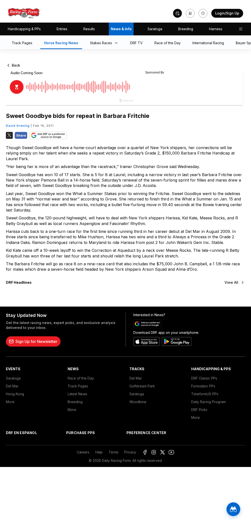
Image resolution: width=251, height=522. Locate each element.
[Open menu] (240, 29)
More (10, 402)
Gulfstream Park (142, 386)
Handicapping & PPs (24, 29)
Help (99, 452)
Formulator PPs (203, 386)
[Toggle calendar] (177, 13)
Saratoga (155, 29)
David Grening (18, 125)
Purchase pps (80, 433)
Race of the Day (81, 378)
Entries (62, 29)
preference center (146, 433)
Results (89, 29)
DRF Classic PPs (204, 378)
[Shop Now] (190, 13)
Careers (83, 452)
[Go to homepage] (24, 13)
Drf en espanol (21, 433)
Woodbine (137, 402)
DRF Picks (199, 410)
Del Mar (12, 386)
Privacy (130, 452)
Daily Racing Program (208, 402)
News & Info (121, 29)
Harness (215, 29)
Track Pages (78, 386)
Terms (113, 452)
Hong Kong (15, 394)
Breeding (185, 29)
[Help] (203, 13)
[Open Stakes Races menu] (117, 43)
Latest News (77, 394)
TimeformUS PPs (204, 394)
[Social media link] (145, 452)
